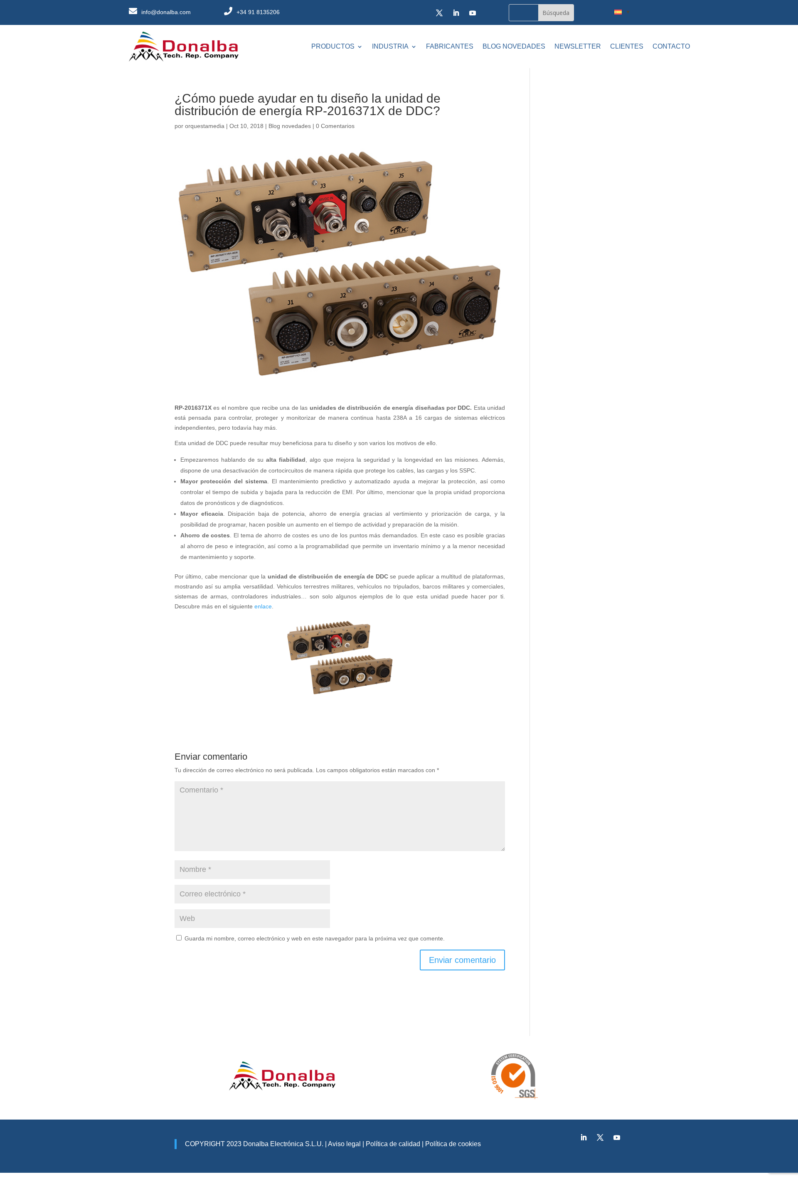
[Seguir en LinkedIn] (456, 13)
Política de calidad (392, 1143)
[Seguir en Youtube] (472, 13)
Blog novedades (514, 46)
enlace (263, 606)
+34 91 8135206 (258, 12)
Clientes (626, 46)
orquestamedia (204, 126)
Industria (390, 46)
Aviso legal (344, 1143)
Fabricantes (449, 46)
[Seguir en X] (439, 13)
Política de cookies (453, 1143)
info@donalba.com (166, 12)
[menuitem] (622, 11)
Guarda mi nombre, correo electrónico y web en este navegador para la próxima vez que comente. (315, 938)
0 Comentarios (335, 126)
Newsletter (577, 46)
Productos (333, 46)
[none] (622, 11)
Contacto (671, 46)
